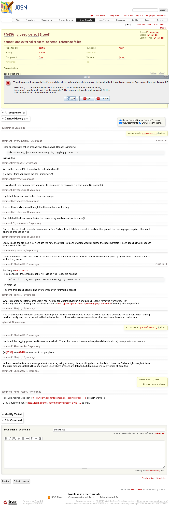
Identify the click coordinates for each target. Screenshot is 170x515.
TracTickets (136, 489)
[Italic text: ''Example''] (10, 438)
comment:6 (8, 212)
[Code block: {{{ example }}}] (23, 438)
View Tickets (86, 20)
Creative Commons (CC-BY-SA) (102, 503)
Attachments (15, 112)
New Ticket (104, 20)
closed (22, 34)
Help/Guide (115, 16)
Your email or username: (17, 429)
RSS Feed (56, 497)
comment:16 (8, 371)
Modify (163, 28)
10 (165, 141)
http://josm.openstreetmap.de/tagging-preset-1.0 (84, 303)
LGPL (157, 503)
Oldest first (127, 120)
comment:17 (8, 391)
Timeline (30, 20)
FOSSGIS (100, 501)
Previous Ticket (144, 25)
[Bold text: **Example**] (6, 438)
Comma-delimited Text (81, 497)
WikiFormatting (153, 470)
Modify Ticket (13, 414)
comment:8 (8, 236)
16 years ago (153, 32)
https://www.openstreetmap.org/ (152, 501)
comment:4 (8, 190)
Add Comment (13, 420)
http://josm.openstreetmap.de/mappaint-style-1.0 (54, 402)
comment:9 (8, 250)
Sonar (147, 20)
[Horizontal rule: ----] (27, 438)
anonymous (21, 270)
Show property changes (153, 123)
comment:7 (8, 223)
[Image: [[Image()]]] (40, 438)
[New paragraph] (31, 438)
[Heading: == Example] (14, 438)
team (121, 48)
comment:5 (8, 201)
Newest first (142, 120)
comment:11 (8, 295)
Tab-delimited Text (110, 497)
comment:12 (8, 308)
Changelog (46, 20)
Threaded (155, 120)
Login (90, 16)
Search (160, 20)
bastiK (42, 48)
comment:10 (8, 264)
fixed (45, 34)
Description (161, 478)
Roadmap (120, 20)
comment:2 (8, 163)
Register (139, 16)
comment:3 (8, 179)
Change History (16, 118)
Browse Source (65, 20)
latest (122, 57)
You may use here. (149, 470)
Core (41, 57)
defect (33, 34)
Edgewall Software (34, 503)
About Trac (128, 16)
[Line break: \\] (36, 438)
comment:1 (8, 141)
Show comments (130, 123)
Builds (135, 20)
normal (42, 52)
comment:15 (8, 357)
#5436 (9, 34)
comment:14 (8, 346)
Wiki (18, 20)
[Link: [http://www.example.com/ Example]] (19, 438)
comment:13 (8, 335)
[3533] (9, 352)
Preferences (102, 16)
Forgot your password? (156, 16)
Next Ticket (159, 25)
